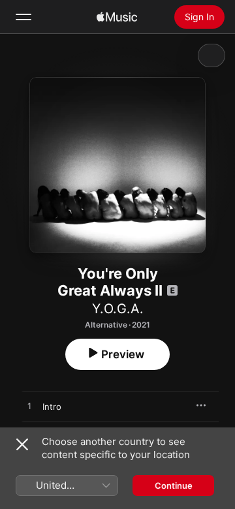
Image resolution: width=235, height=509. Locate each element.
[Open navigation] (23, 17)
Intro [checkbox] (51, 406)
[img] (117, 17)
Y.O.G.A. (118, 308)
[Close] (22, 444)
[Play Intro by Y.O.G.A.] (29, 406)
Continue (174, 485)
